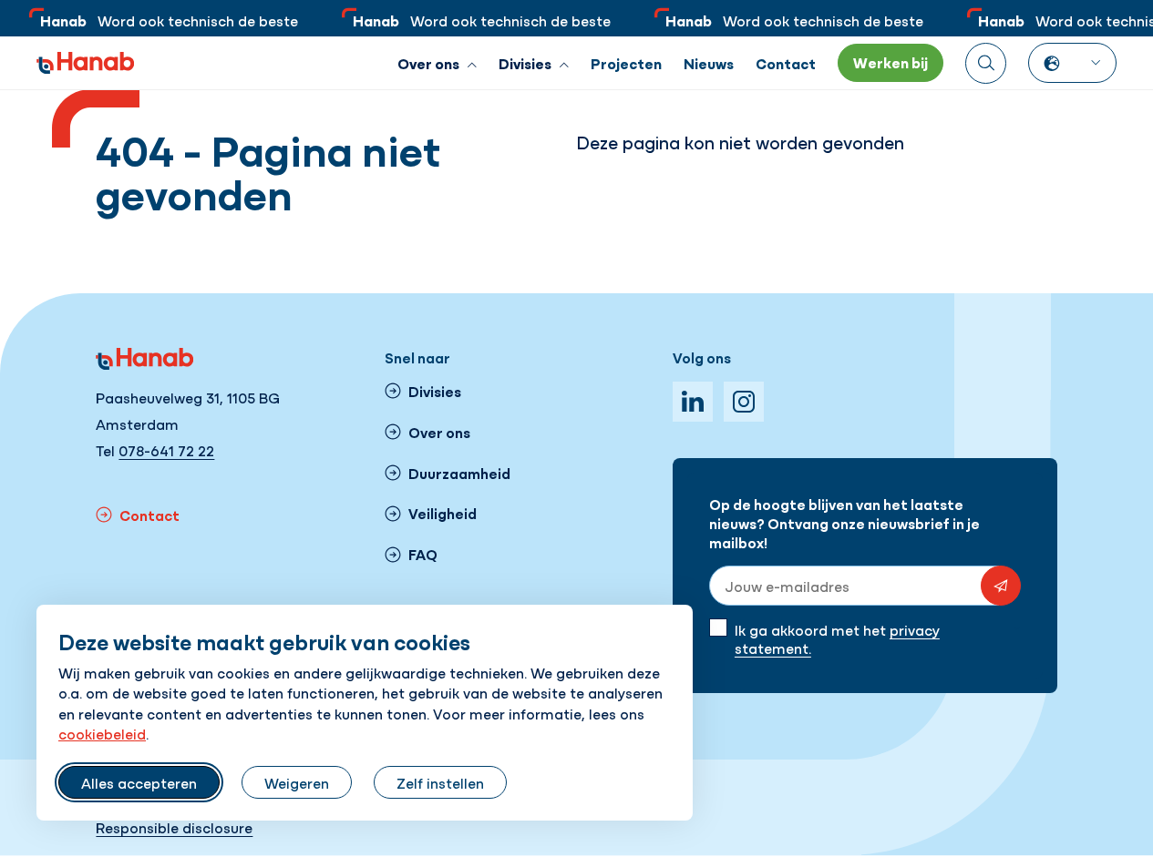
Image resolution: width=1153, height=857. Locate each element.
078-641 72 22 (166, 450)
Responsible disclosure (174, 827)
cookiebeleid (102, 733)
